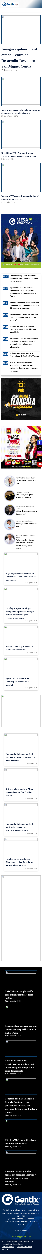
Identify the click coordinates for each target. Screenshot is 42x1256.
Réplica (5, 1249)
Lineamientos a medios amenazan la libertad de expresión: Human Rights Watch (21, 1029)
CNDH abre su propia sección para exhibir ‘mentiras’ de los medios (19, 994)
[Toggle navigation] (37, 5)
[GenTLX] (21, 1204)
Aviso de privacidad (24, 1247)
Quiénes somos (8, 1247)
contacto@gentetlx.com (21, 1236)
